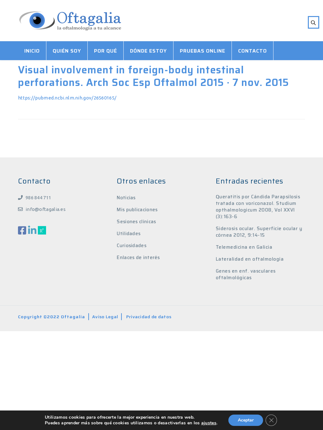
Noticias (126, 197)
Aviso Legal (105, 316)
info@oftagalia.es (46, 209)
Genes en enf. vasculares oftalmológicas (246, 274)
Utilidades (128, 233)
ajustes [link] (208, 423)
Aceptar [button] (246, 420)
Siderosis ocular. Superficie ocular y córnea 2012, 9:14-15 (259, 232)
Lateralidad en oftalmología (250, 259)
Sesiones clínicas (136, 221)
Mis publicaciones (137, 209)
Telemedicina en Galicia (244, 247)
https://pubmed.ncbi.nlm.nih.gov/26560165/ (67, 97)
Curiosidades (131, 245)
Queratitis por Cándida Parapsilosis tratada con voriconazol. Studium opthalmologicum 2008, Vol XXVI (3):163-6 (258, 207)
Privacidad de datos (149, 316)
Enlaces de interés (138, 257)
